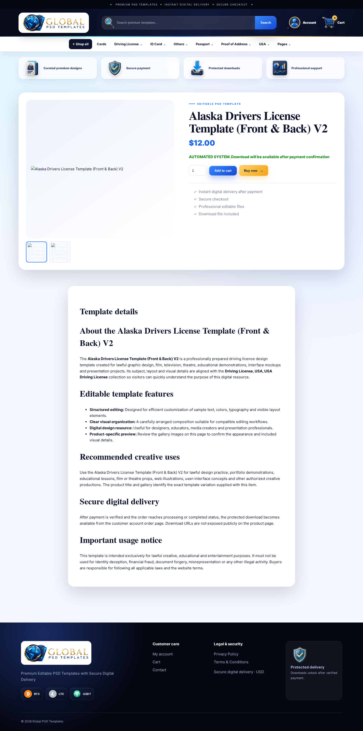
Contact (159, 669)
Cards (101, 44)
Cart (156, 662)
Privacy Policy (226, 654)
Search (266, 22)
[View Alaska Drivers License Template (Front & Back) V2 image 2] (59, 251)
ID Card (157, 44)
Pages (284, 44)
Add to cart (223, 170)
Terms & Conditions (231, 662)
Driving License (128, 44)
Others (181, 44)
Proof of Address (236, 44)
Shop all (80, 44)
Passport (204, 44)
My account (163, 654)
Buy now (253, 170)
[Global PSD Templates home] (54, 23)
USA (264, 44)
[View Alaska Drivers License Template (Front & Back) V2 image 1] (36, 251)
